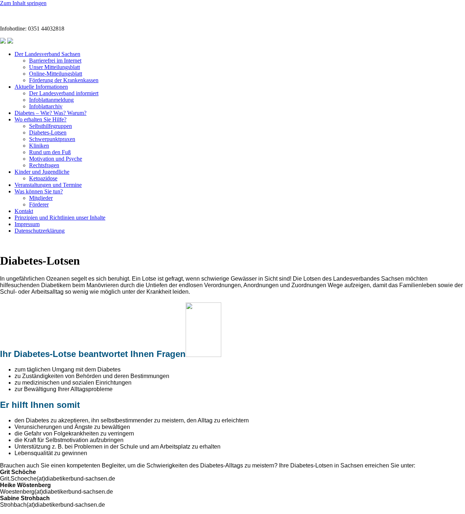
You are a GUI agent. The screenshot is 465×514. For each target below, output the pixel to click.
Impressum (27, 224)
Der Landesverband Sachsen (47, 54)
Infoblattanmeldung (51, 100)
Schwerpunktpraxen (52, 139)
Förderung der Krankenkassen (63, 80)
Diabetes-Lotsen (47, 132)
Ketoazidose (43, 178)
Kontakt (24, 211)
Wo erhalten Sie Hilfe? (40, 119)
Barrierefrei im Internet (55, 60)
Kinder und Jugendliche (42, 172)
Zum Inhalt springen (23, 3)
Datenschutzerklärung (40, 231)
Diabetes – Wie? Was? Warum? (50, 113)
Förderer (39, 204)
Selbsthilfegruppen (50, 126)
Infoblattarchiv (45, 106)
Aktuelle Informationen (41, 87)
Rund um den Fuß (50, 152)
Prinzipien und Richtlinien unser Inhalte (60, 217)
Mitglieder (41, 198)
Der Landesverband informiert (63, 93)
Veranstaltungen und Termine (48, 185)
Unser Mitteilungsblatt (54, 67)
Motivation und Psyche (55, 159)
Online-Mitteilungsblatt (55, 74)
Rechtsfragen (44, 165)
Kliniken (39, 145)
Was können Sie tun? (39, 191)
